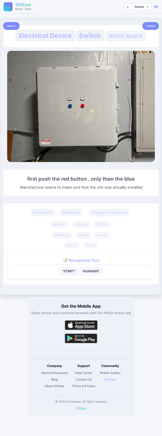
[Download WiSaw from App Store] (81, 325)
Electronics (42, 212)
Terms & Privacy (83, 386)
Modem (60, 224)
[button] (156, 7)
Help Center (83, 373)
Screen (90, 245)
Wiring (102, 224)
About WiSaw (54, 386)
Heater (102, 235)
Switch (90, 35)
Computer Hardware (109, 212)
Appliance (62, 235)
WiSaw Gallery (110, 373)
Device (83, 235)
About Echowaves (54, 373)
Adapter (81, 224)
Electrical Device (45, 35)
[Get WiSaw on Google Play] (81, 338)
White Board (125, 35)
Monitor (72, 245)
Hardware (71, 212)
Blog (54, 379)
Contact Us (84, 379)
